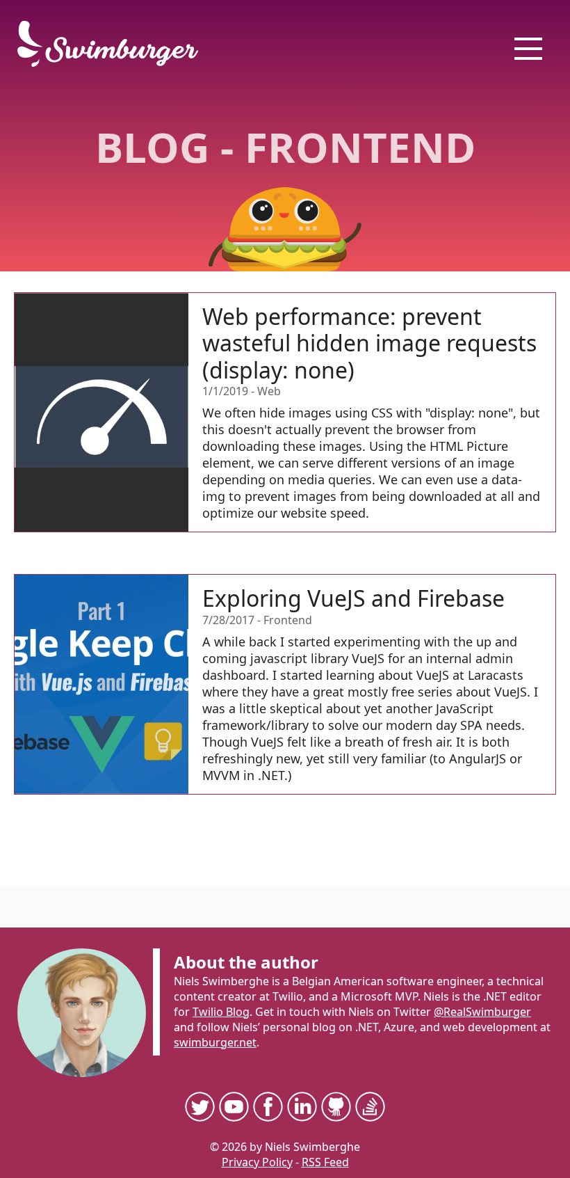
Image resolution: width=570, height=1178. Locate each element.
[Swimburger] (114, 44)
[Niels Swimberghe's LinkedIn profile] (302, 1106)
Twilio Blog (221, 1011)
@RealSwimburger (482, 1011)
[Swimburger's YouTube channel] (234, 1106)
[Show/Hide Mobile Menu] (528, 49)
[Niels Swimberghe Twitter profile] (200, 1106)
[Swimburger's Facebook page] (268, 1106)
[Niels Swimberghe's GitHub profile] (336, 1106)
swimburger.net (215, 1042)
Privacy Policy (257, 1162)
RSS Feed (325, 1162)
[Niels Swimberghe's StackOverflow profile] (370, 1106)
